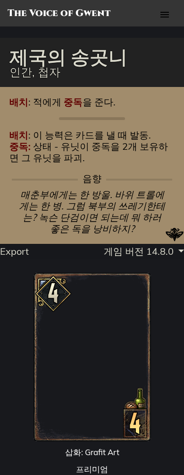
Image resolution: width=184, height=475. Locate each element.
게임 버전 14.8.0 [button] (140, 251)
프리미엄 (92, 469)
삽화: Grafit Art (92, 452)
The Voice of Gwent (59, 13)
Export (14, 251)
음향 (92, 178)
